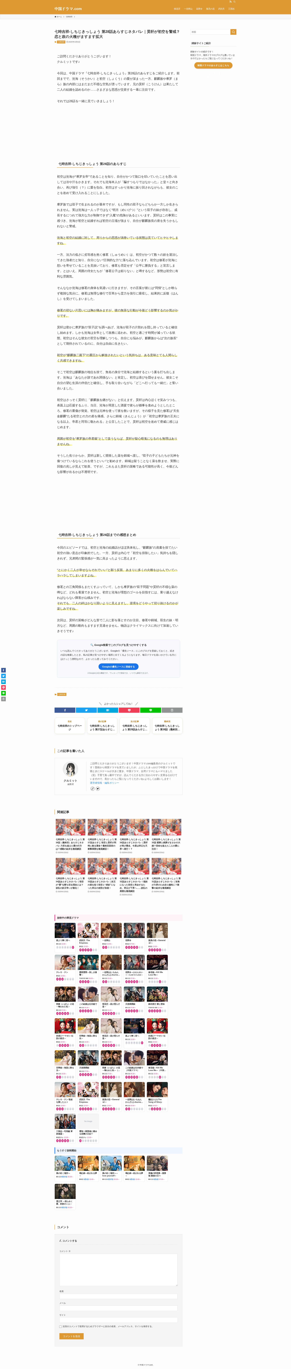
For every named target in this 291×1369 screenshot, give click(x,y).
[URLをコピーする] (172, 710)
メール (62, 1303)
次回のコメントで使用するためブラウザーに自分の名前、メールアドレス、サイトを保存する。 (108, 1326)
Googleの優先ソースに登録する (118, 666)
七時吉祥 (61, 42)
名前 (61, 1291)
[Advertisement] (118, 131)
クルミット (70, 780)
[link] (93, 789)
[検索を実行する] (233, 32)
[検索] (234, 1)
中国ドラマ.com (68, 9)
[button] (65, 710)
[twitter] (98, 789)
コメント (65, 1251)
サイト (62, 1315)
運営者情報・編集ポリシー (104, 783)
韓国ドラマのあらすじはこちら (213, 65)
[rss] (230, 1)
